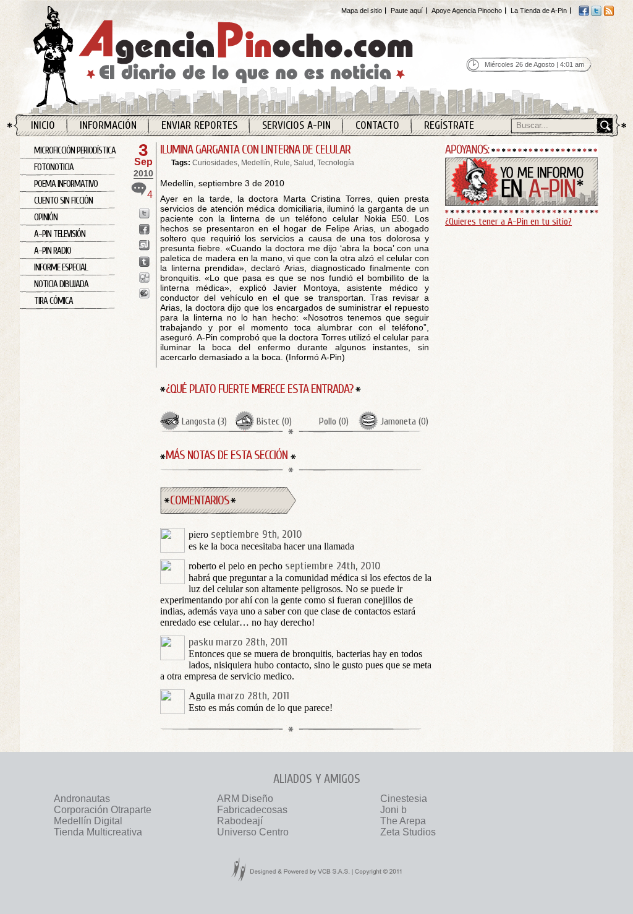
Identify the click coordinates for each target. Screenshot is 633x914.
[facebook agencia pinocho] (584, 13)
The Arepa (403, 821)
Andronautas (82, 798)
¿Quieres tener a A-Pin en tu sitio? (508, 221)
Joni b (393, 809)
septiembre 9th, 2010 (256, 534)
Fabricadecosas (252, 809)
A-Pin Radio (52, 251)
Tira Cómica (53, 301)
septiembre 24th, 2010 (333, 565)
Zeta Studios (408, 832)
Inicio (43, 125)
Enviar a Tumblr (144, 261)
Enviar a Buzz (144, 293)
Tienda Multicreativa (98, 832)
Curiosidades (214, 162)
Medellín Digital (88, 821)
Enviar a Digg (144, 277)
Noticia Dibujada (61, 284)
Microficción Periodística (75, 150)
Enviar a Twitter (144, 213)
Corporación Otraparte (102, 809)
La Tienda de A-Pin (539, 10)
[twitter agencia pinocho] (596, 13)
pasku (201, 642)
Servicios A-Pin (296, 125)
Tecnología (335, 162)
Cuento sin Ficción (63, 201)
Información (108, 125)
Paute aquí (407, 10)
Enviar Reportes (199, 125)
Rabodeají (240, 821)
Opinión (45, 217)
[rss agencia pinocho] (608, 13)
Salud (303, 162)
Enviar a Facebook (144, 229)
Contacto (377, 125)
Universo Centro (253, 832)
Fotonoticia (54, 167)
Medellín (255, 162)
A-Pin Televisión (59, 234)
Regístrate (449, 125)
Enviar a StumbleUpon (144, 245)
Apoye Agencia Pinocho (466, 10)
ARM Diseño (245, 798)
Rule (282, 162)
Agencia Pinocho (249, 56)
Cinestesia (403, 798)
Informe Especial (61, 267)
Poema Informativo (66, 184)
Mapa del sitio (361, 10)
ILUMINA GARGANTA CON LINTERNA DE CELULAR (255, 149)
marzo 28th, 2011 (251, 642)
